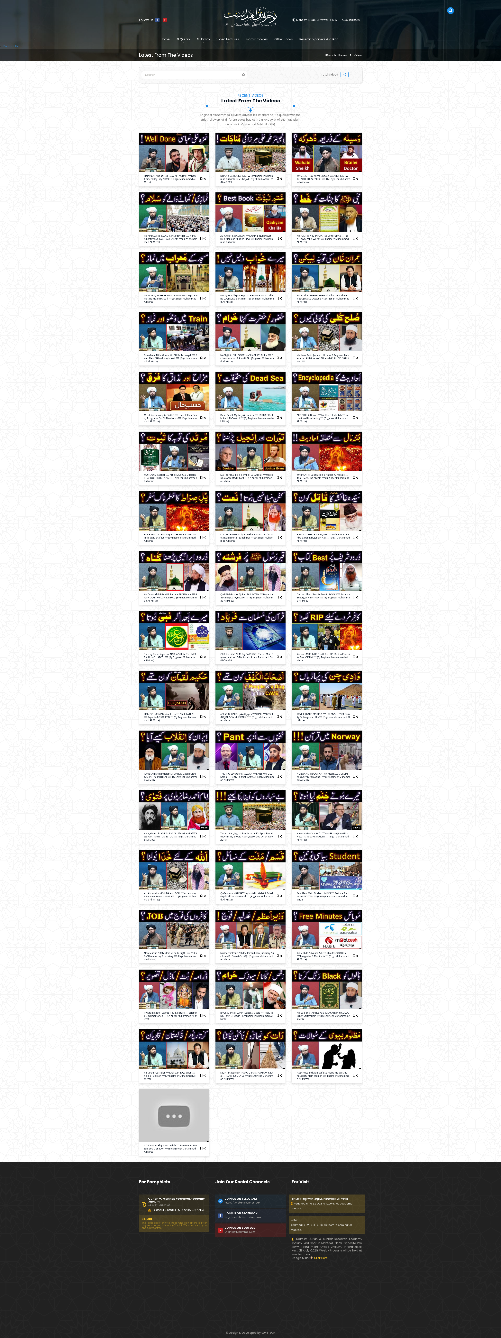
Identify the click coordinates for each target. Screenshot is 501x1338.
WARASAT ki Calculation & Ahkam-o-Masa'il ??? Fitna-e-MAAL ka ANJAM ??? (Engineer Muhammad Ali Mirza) (323, 478)
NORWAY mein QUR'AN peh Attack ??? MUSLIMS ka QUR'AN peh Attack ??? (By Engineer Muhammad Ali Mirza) (323, 777)
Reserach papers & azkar (318, 39)
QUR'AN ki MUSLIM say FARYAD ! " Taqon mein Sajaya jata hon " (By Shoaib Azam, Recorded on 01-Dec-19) (246, 657)
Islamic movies (257, 39)
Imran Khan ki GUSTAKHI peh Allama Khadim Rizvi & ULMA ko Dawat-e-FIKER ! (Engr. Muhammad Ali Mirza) (323, 298)
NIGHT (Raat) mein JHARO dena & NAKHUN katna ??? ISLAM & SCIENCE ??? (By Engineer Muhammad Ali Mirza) (246, 1076)
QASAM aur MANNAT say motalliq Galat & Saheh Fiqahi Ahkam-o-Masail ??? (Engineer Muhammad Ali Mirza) (247, 896)
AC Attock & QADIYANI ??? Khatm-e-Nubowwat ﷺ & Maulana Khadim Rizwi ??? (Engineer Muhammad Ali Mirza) (247, 239)
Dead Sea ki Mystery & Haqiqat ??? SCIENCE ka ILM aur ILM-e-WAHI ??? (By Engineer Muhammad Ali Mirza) (247, 418)
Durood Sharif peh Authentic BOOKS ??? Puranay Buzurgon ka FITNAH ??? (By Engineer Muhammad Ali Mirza (323, 597)
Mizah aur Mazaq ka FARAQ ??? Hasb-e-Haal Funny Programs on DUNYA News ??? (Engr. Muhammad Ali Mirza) (170, 418)
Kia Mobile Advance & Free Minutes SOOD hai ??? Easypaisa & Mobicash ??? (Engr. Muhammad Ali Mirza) (323, 956)
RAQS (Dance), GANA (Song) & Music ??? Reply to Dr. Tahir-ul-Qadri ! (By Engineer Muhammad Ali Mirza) (247, 1016)
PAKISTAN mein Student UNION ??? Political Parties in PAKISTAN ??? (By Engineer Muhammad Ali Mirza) (323, 896)
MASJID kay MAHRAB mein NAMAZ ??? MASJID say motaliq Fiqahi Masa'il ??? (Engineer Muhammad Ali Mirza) (170, 298)
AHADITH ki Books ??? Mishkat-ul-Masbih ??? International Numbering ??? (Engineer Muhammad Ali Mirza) (323, 418)
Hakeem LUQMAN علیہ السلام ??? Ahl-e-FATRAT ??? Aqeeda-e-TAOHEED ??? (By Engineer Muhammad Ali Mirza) (170, 717)
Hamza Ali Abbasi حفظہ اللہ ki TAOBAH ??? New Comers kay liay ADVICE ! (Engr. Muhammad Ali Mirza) (170, 179)
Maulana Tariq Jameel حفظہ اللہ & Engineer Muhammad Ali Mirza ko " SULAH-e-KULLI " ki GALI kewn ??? (323, 358)
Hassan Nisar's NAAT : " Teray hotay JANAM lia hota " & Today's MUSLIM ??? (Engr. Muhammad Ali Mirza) (323, 836)
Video (358, 55)
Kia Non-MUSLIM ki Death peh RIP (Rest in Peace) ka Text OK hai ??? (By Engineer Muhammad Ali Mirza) (323, 657)
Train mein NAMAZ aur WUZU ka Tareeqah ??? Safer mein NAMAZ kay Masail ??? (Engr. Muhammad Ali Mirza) (170, 358)
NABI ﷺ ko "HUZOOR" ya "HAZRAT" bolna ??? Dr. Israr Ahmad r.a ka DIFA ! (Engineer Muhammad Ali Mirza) (247, 358)
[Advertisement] (174, 1287)
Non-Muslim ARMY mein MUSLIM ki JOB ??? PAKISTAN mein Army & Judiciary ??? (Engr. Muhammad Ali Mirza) (170, 956)
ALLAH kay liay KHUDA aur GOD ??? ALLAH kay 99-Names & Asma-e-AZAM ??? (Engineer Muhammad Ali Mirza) (170, 896)
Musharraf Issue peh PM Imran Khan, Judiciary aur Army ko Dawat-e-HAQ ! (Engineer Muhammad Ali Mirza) (247, 956)
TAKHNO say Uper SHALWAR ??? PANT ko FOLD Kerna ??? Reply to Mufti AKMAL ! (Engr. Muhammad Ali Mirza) (247, 777)
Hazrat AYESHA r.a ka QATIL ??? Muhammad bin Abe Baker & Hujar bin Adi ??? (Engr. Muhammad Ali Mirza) (323, 537)
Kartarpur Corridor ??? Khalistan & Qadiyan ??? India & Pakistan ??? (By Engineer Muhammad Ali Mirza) (170, 1076)
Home (165, 39)
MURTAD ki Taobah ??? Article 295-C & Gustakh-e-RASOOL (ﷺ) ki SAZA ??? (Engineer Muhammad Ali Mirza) (170, 478)
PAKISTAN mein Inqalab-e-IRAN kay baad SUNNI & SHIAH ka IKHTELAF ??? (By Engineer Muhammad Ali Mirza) (170, 777)
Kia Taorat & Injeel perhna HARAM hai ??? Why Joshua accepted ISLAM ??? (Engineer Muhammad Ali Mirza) (247, 478)
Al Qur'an (183, 39)
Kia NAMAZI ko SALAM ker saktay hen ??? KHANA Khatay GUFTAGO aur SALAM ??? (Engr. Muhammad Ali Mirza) (170, 239)
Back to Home (336, 55)
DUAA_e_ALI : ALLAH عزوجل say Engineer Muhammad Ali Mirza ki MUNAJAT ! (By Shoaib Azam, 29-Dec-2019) (247, 179)
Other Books (283, 39)
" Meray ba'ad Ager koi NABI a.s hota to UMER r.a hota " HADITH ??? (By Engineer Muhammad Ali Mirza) (170, 657)
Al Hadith (203, 39)
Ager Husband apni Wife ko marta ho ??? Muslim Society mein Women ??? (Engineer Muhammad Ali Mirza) (323, 1076)
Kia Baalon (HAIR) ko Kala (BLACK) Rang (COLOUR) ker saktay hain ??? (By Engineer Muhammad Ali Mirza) (323, 1016)
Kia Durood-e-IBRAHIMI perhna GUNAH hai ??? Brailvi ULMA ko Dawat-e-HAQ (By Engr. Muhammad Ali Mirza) (170, 597)
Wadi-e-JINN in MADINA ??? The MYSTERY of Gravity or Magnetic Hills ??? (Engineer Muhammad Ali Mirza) (323, 717)
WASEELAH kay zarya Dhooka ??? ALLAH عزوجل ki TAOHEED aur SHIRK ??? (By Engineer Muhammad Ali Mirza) (323, 179)
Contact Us (10, 46)
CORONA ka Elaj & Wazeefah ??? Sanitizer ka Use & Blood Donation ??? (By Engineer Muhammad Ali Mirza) (170, 1148)
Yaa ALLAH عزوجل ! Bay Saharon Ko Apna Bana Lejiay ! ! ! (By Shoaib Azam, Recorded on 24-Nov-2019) (247, 836)
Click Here (321, 1258)
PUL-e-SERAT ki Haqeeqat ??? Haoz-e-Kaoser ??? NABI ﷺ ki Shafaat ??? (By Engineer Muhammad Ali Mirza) (170, 537)
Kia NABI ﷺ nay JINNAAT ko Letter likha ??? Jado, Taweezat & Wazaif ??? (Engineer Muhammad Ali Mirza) (323, 239)
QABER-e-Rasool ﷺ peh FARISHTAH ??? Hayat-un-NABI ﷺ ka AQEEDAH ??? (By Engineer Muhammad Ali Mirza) (247, 597)
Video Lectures (227, 39)
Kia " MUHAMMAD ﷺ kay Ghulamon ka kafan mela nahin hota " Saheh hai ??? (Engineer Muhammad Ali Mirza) (246, 537)
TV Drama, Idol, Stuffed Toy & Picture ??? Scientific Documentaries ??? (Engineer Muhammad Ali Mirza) (170, 1016)
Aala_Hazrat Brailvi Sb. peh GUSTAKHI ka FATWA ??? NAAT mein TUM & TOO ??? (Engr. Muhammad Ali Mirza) (170, 836)
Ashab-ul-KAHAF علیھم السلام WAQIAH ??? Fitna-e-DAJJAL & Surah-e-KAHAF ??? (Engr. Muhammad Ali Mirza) (246, 717)
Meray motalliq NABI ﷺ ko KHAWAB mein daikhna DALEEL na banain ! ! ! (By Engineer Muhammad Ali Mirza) (247, 298)
